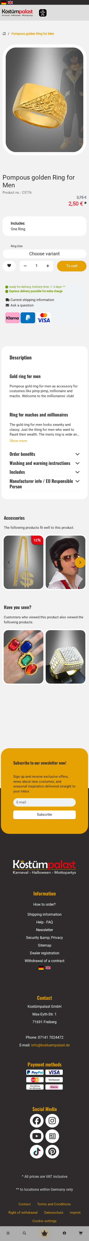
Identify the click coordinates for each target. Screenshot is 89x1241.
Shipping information (44, 914)
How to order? (44, 904)
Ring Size (17, 246)
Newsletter (44, 930)
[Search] (24, 1233)
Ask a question (22, 305)
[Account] (64, 1233)
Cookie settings (44, 1221)
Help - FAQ (44, 922)
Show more (18, 441)
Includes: (18, 223)
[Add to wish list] (9, 266)
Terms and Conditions (54, 1204)
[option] (44, 100)
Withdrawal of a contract (44, 961)
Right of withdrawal (23, 1213)
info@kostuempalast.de (50, 1045)
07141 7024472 (50, 1037)
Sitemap (44, 945)
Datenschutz (53, 1213)
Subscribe (44, 815)
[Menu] (8, 1233)
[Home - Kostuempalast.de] (44, 867)
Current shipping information (32, 300)
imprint (75, 1213)
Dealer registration (44, 953)
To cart (71, 266)
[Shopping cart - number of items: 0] (81, 1233)
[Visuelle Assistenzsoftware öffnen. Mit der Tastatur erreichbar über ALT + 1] (40, 13)
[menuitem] (3, 2)
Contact (24, 1204)
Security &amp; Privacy (44, 937)
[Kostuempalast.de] (18, 12)
